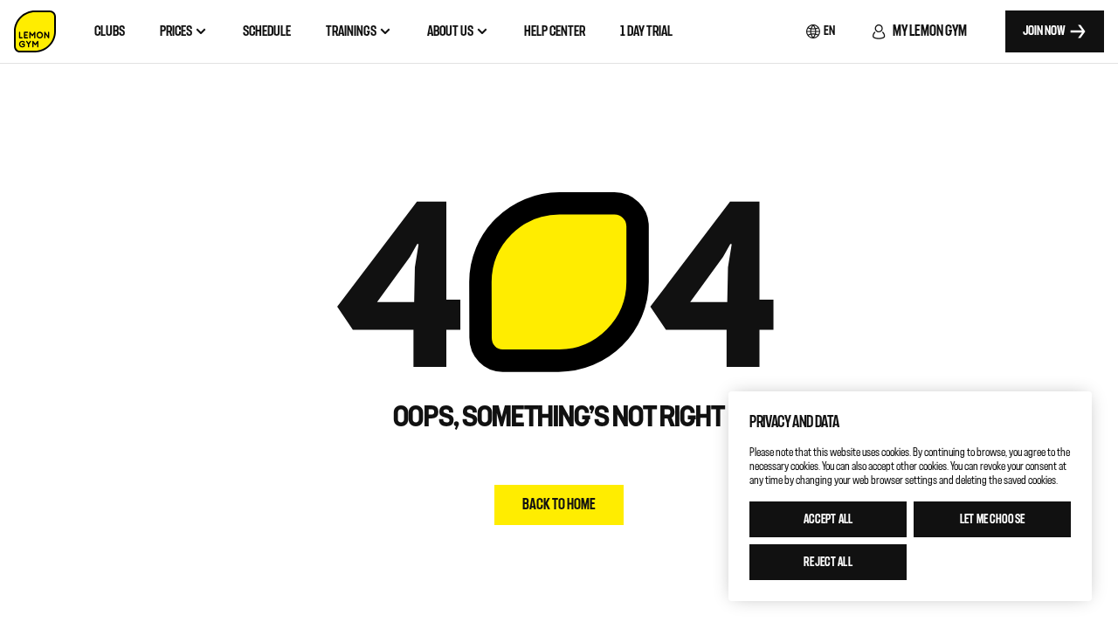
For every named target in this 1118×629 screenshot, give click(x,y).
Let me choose (992, 519)
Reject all (828, 562)
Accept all (828, 519)
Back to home (559, 504)
